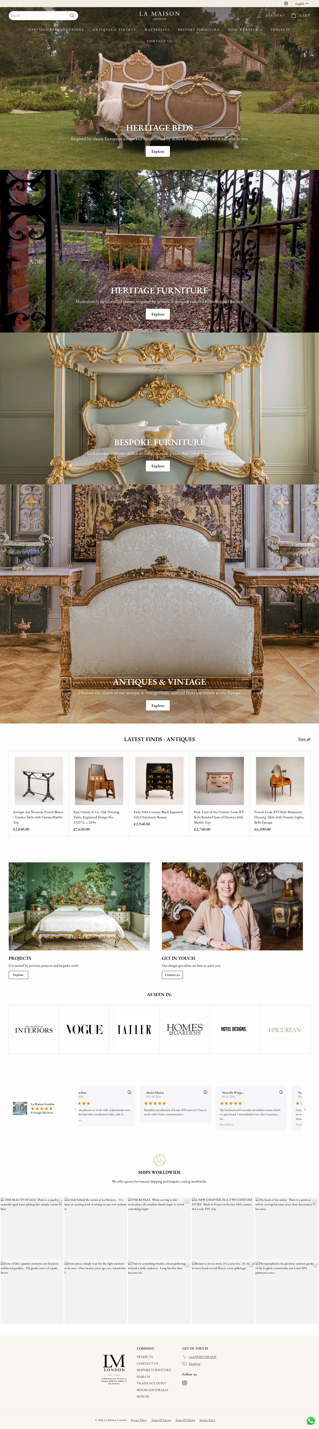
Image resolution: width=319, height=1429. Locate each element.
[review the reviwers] (124, 1093)
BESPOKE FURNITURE (154, 1370)
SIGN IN (143, 1396)
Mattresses (157, 29)
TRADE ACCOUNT (151, 1383)
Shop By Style (243, 29)
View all (304, 739)
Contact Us (159, 41)
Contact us (172, 975)
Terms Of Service (161, 1420)
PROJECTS (145, 1357)
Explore (157, 151)
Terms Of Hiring (185, 1420)
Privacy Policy (139, 1420)
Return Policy (207, 1420)
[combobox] (43, 15)
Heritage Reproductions (56, 29)
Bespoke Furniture (199, 29)
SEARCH (143, 1377)
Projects (280, 29)
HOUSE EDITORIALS (152, 1390)
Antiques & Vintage (114, 29)
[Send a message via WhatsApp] (311, 1421)
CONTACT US (147, 1363)
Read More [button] (70, 1120)
